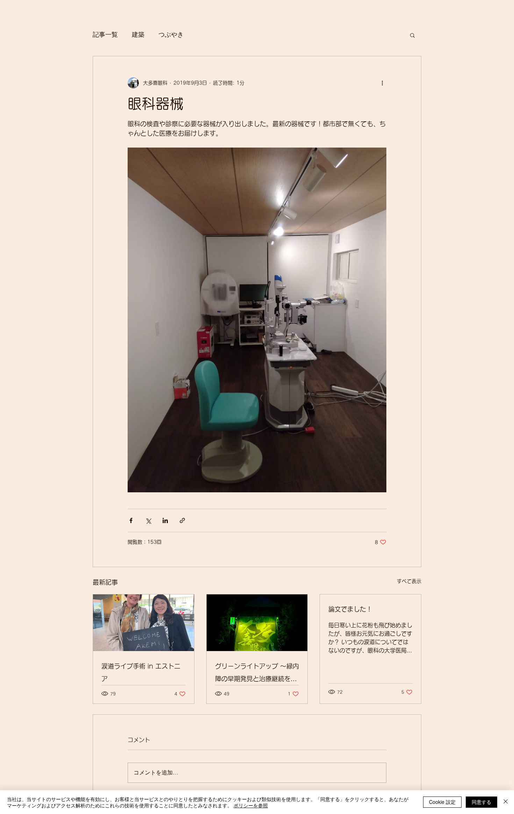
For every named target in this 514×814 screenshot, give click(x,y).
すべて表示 (409, 581)
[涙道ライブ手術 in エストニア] (143, 622)
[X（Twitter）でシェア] (148, 520)
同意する (481, 801)
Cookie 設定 (442, 801)
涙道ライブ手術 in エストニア (140, 672)
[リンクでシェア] (182, 520)
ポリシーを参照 (251, 805)
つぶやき (171, 34)
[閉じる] (505, 802)
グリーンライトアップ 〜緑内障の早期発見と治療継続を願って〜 (257, 674)
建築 (138, 34)
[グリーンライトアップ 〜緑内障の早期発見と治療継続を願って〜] (257, 622)
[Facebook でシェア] (131, 520)
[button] (412, 35)
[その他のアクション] (382, 83)
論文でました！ (350, 609)
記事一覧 (105, 34)
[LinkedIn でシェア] (165, 520)
